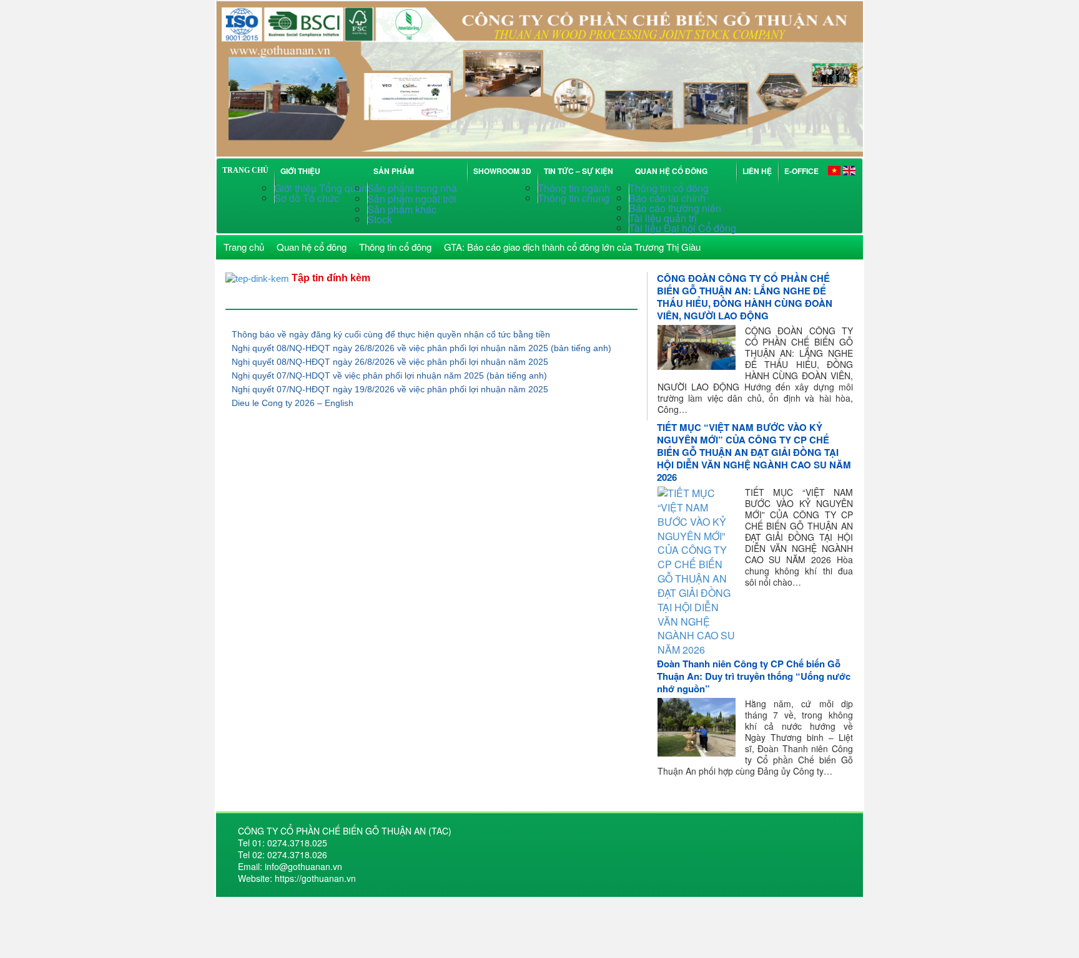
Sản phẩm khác (401, 209)
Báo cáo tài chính (667, 198)
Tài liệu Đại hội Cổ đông (682, 228)
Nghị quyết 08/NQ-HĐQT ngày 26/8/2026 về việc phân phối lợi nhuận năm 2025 (390, 362)
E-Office (801, 171)
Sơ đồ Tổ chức (306, 198)
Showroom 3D (502, 171)
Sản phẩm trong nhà (413, 188)
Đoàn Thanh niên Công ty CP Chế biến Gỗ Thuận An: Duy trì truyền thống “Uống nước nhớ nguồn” (753, 676)
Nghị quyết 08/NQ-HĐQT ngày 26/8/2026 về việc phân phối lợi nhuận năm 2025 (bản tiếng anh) (421, 348)
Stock (379, 219)
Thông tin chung (573, 198)
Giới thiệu (300, 171)
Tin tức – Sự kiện (580, 171)
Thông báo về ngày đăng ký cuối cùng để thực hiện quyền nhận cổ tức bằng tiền (391, 334)
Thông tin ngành (574, 188)
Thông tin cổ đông (669, 188)
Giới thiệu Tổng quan (320, 188)
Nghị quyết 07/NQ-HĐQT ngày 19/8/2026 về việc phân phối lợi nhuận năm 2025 (390, 389)
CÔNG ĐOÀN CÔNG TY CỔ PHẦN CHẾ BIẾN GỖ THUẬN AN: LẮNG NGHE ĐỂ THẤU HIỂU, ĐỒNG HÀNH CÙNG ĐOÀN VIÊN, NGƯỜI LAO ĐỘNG (744, 297)
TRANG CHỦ (245, 170)
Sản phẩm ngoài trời (413, 198)
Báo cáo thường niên (675, 208)
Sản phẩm (395, 171)
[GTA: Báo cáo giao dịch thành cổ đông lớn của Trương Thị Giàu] (539, 77)
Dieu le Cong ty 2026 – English (292, 403)
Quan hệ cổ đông (673, 171)
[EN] (849, 170)
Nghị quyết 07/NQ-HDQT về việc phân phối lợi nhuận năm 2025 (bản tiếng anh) (389, 375)
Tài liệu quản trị (663, 218)
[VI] (834, 170)
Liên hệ (757, 171)
